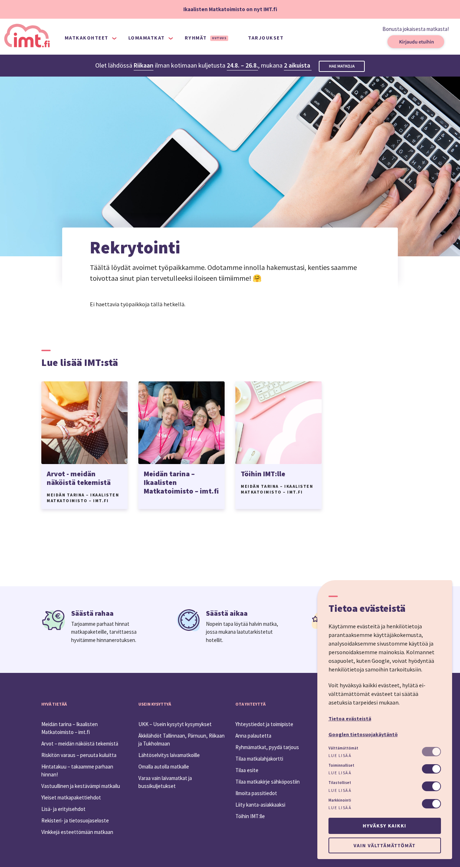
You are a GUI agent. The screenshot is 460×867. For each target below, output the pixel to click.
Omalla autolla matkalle (163, 766)
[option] (84, 445)
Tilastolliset (339, 782)
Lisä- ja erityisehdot (63, 809)
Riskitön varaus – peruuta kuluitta (78, 755)
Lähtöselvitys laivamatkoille (169, 755)
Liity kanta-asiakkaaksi (260, 804)
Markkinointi (339, 800)
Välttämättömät (343, 748)
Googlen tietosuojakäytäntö (363, 734)
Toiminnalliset (341, 765)
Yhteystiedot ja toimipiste (264, 724)
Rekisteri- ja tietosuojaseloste (75, 820)
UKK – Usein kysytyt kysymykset (175, 724)
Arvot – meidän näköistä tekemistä (79, 743)
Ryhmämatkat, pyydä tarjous (267, 747)
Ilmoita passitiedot (256, 793)
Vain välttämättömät (384, 845)
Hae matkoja (342, 66)
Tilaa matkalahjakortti (259, 758)
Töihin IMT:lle (263, 473)
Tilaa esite (246, 770)
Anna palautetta (253, 735)
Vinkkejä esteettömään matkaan (77, 832)
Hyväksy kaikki (384, 825)
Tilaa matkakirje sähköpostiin (267, 781)
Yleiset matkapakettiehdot (71, 797)
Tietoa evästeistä (349, 718)
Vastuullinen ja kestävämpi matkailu (80, 786)
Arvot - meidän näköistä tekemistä (79, 478)
